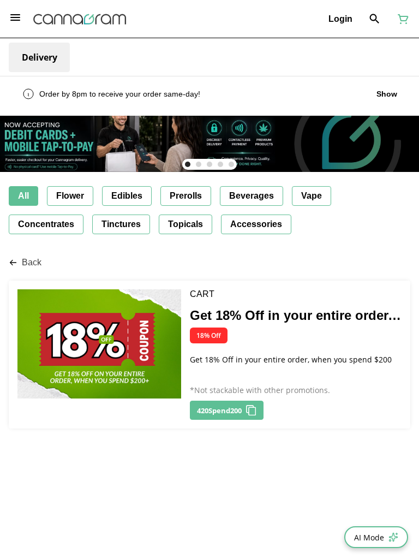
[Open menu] (15, 17)
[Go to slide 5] (231, 164)
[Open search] (374, 19)
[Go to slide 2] (198, 164)
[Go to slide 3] (209, 164)
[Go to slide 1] (187, 164)
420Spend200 (219, 410)
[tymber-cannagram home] (80, 19)
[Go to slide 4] (220, 164)
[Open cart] (401, 19)
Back (31, 262)
